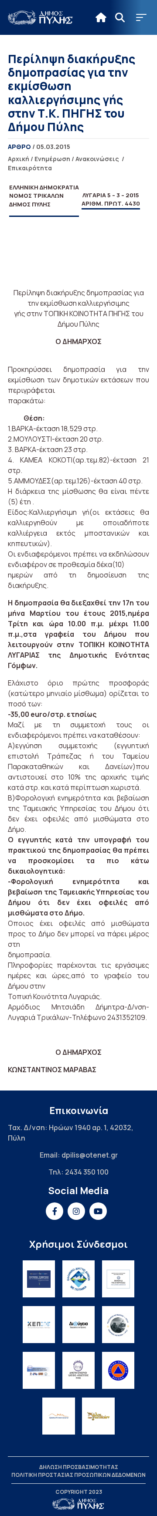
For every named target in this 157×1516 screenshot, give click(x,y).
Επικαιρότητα (30, 168)
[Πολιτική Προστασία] (118, 1370)
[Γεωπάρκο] (118, 1324)
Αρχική (18, 159)
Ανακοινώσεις (97, 159)
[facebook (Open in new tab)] (54, 1211)
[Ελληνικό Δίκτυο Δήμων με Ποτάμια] (78, 1278)
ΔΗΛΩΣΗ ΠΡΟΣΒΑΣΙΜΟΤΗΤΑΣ (78, 1467)
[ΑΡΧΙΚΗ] (101, 17)
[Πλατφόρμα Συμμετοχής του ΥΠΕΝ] (39, 1278)
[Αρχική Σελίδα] (40, 17)
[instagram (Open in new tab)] (76, 1211)
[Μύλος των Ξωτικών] (98, 1416)
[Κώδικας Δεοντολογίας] (118, 1278)
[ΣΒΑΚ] (39, 1370)
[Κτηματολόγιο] (58, 1416)
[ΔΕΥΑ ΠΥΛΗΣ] (78, 1370)
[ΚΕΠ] (39, 1324)
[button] (141, 17)
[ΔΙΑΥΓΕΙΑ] (78, 1324)
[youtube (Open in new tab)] (98, 1211)
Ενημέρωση (52, 159)
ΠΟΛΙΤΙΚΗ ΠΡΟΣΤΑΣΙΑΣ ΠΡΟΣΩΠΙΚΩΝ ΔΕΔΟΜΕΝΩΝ (78, 1475)
